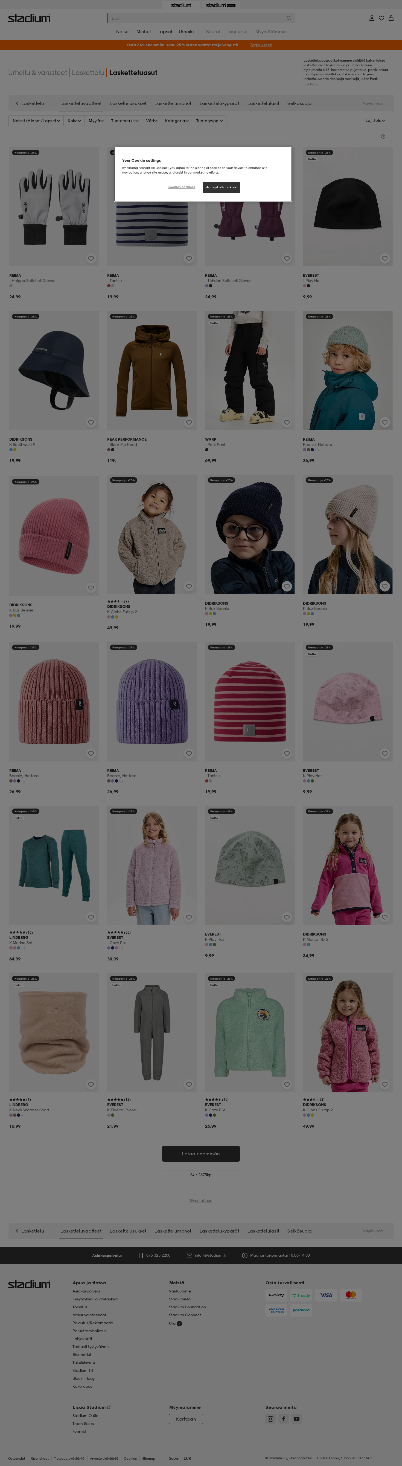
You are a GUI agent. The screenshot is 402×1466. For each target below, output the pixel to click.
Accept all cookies (221, 187)
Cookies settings (181, 187)
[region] (203, 174)
